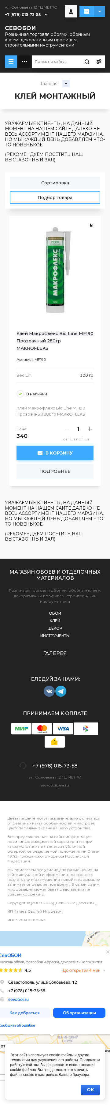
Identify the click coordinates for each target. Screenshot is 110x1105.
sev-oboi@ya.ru (55, 785)
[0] (92, 11)
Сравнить (91, 225)
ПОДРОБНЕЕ (55, 471)
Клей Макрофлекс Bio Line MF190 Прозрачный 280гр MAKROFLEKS (55, 341)
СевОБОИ (20, 28)
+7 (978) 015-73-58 (23, 14)
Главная (49, 83)
